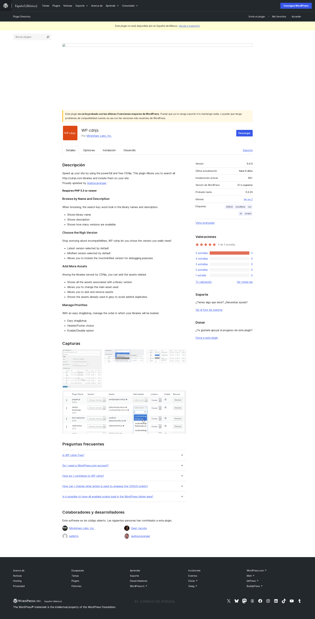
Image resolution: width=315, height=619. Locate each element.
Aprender (135, 570)
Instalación (109, 150)
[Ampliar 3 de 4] (181, 353)
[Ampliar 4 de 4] (181, 395)
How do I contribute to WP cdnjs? (83, 475)
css (249, 207)
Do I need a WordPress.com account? (85, 465)
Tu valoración (204, 282)
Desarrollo (130, 150)
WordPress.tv (138, 586)
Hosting (17, 580)
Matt (250, 575)
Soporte (248, 150)
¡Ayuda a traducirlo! (189, 25)
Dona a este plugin (207, 337)
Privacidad (19, 586)
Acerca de (18, 570)
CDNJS (229, 207)
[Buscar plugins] (48, 37)
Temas (75, 575)
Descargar (244, 133)
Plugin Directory (22, 16)
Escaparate (78, 570)
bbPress (253, 580)
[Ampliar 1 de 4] (97, 353)
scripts (248, 213)
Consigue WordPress (296, 5)
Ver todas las (245, 282)
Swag (192, 586)
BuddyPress (255, 586)
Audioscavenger (96, 183)
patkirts (73, 536)
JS (241, 213)
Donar (193, 580)
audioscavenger (140, 536)
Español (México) (53, 601)
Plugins (75, 580)
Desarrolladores (138, 580)
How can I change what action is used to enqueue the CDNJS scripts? (105, 486)
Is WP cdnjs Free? (73, 455)
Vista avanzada (205, 222)
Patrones (76, 586)
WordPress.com (257, 570)
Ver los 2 (248, 199)
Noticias (17, 575)
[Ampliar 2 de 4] (139, 353)
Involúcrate (194, 570)
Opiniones (89, 150)
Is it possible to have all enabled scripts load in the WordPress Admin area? (107, 496)
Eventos (192, 575)
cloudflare (240, 207)
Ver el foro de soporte (209, 309)
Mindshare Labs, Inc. (99, 135)
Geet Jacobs (139, 528)
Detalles (70, 150)
